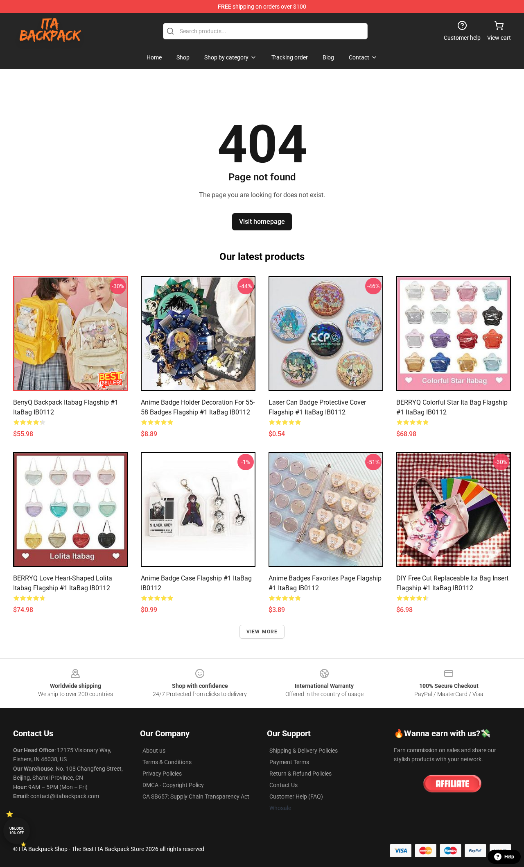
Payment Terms (289, 762)
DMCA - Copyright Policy (173, 785)
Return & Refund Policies (300, 773)
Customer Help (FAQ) (296, 796)
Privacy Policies (162, 773)
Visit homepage (262, 221)
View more (262, 632)
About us (153, 750)
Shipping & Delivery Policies (303, 750)
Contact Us (283, 785)
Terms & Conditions (167, 762)
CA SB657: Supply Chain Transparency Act (195, 796)
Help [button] (509, 857)
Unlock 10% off (16, 830)
